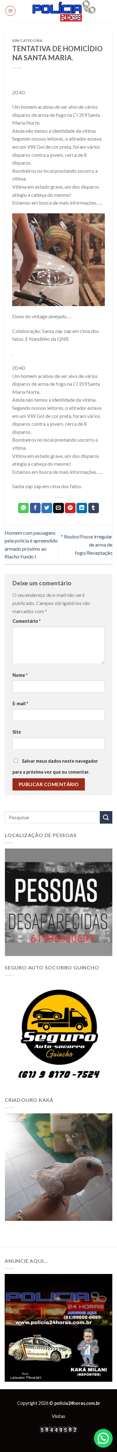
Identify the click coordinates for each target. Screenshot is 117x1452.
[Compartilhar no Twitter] (46, 508)
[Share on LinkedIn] (81, 508)
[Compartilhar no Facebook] (35, 508)
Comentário (26, 621)
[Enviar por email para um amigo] (58, 508)
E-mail (20, 703)
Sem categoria (27, 40)
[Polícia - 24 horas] (64, 11)
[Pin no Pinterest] (70, 508)
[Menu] (10, 11)
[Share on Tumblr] (93, 508)
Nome (19, 675)
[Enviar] (106, 817)
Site (16, 732)
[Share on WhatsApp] (23, 508)
